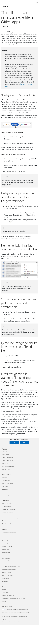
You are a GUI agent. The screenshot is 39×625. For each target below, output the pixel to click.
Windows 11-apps (6, 469)
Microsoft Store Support (7, 483)
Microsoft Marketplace (7, 572)
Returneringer (5, 486)
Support (4, 6)
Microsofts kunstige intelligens (9, 532)
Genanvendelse (5, 492)
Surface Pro (4, 451)
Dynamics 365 (5, 540)
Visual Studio (5, 581)
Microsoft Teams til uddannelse (9, 509)
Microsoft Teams (6, 549)
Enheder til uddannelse (7, 506)
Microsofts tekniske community (9, 569)
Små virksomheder (6, 552)
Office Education (5, 515)
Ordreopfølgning (5, 489)
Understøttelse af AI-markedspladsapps (11, 566)
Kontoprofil (4, 477)
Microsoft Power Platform (7, 575)
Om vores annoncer (25, 619)
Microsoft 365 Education (7, 512)
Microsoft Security (6, 535)
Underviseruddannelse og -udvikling (10, 518)
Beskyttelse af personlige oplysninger (19, 616)
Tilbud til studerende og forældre (9, 520)
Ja (14, 442)
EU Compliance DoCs (7, 622)
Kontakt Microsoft (6, 616)
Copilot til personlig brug (7, 460)
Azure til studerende (6, 523)
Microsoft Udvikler (6, 560)
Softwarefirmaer (5, 578)
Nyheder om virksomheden (8, 595)
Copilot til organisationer (7, 457)
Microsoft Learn (5, 563)
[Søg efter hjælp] (6, 2)
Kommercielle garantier (7, 495)
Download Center (6, 480)
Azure (3, 538)
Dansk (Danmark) (8, 606)
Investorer (4, 601)
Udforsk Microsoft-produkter (8, 466)
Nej (24, 442)
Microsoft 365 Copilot (7, 546)
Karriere (4, 589)
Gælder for (5, 26)
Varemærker (16, 619)
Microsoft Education (6, 503)
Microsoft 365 (5, 463)
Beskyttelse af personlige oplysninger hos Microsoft (13, 598)
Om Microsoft (5, 592)
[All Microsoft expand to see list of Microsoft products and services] (2, 2)
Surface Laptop (5, 454)
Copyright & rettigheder (7, 619)
